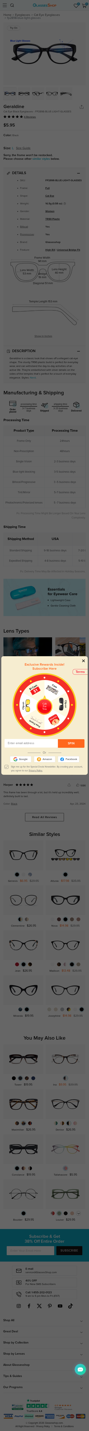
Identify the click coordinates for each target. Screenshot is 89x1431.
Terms (80, 672)
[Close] (83, 660)
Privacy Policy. (36, 770)
